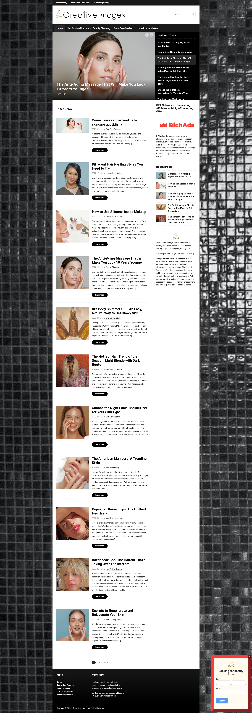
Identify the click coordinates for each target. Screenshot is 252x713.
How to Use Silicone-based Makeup (119, 212)
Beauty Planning (101, 28)
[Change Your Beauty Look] (90, 15)
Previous (147, 35)
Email (218, 688)
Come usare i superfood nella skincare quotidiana (114, 122)
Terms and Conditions (80, 3)
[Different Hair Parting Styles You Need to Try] (72, 179)
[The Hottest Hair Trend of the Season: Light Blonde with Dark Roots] (72, 371)
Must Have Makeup (148, 28)
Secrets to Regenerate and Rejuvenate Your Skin (112, 613)
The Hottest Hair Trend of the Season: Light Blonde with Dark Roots (116, 360)
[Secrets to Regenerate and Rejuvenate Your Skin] (72, 625)
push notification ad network (175, 258)
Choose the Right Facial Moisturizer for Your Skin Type (119, 410)
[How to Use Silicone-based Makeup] (72, 226)
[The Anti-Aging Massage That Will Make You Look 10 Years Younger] (72, 273)
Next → (107, 663)
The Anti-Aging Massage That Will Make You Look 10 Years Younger (118, 260)
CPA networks (162, 136)
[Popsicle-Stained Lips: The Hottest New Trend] (72, 523)
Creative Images (80, 708)
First (218, 679)
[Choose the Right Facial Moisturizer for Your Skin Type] (72, 422)
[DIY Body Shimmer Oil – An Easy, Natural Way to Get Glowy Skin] (103, 66)
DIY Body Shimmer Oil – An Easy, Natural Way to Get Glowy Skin (117, 311)
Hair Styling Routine (78, 28)
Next (152, 35)
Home (59, 28)
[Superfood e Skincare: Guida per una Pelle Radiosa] (72, 125)
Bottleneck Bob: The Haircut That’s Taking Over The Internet (118, 562)
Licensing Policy (101, 3)
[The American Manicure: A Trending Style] (72, 473)
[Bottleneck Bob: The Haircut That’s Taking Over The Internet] (72, 574)
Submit (222, 701)
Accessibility (61, 3)
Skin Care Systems (124, 28)
